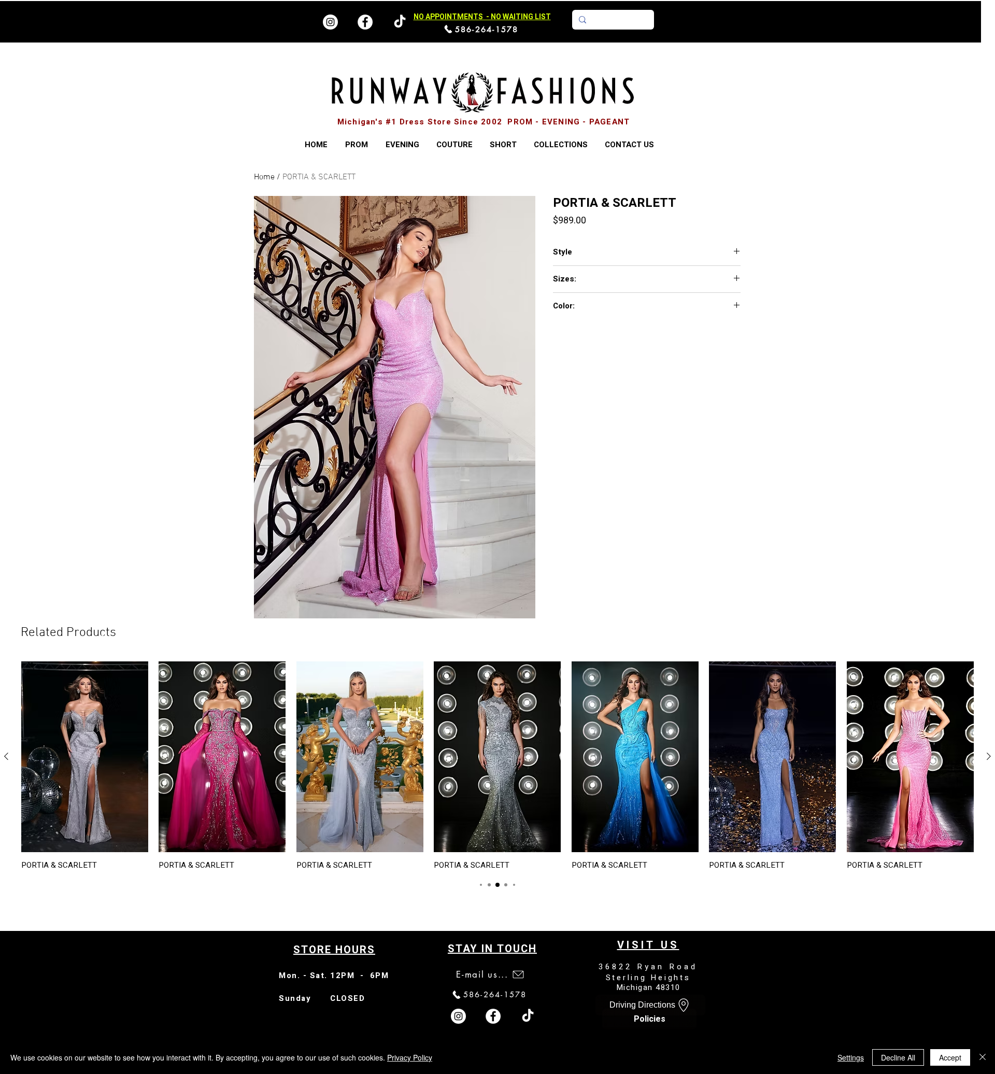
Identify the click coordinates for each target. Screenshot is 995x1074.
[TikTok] (527, 1016)
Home (264, 177)
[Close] (982, 1057)
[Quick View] (84, 756)
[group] (497, 765)
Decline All (898, 1057)
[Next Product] (989, 756)
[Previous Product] (6, 756)
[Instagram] (330, 22)
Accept (950, 1057)
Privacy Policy (409, 1057)
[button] (560, 145)
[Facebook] (365, 22)
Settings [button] (850, 1057)
